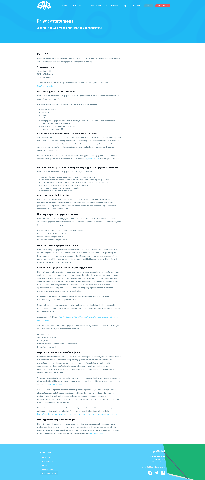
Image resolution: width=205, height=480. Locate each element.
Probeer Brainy (47, 469)
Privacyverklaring (49, 473)
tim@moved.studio (45, 86)
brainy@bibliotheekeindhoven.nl (153, 467)
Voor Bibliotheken (93, 5)
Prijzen (126, 5)
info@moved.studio (91, 159)
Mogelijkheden (112, 5)
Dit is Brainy (77, 5)
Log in (149, 5)
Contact (136, 5)
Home (64, 5)
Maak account (163, 5)
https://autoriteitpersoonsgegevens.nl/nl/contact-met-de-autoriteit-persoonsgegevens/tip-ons (77, 414)
